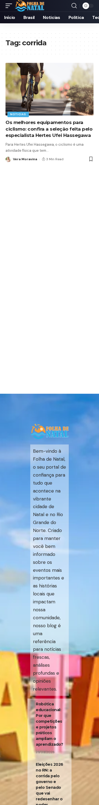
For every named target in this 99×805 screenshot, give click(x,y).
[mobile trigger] (10, 6)
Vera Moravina (25, 159)
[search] (74, 5)
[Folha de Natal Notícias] (29, 6)
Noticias (18, 114)
